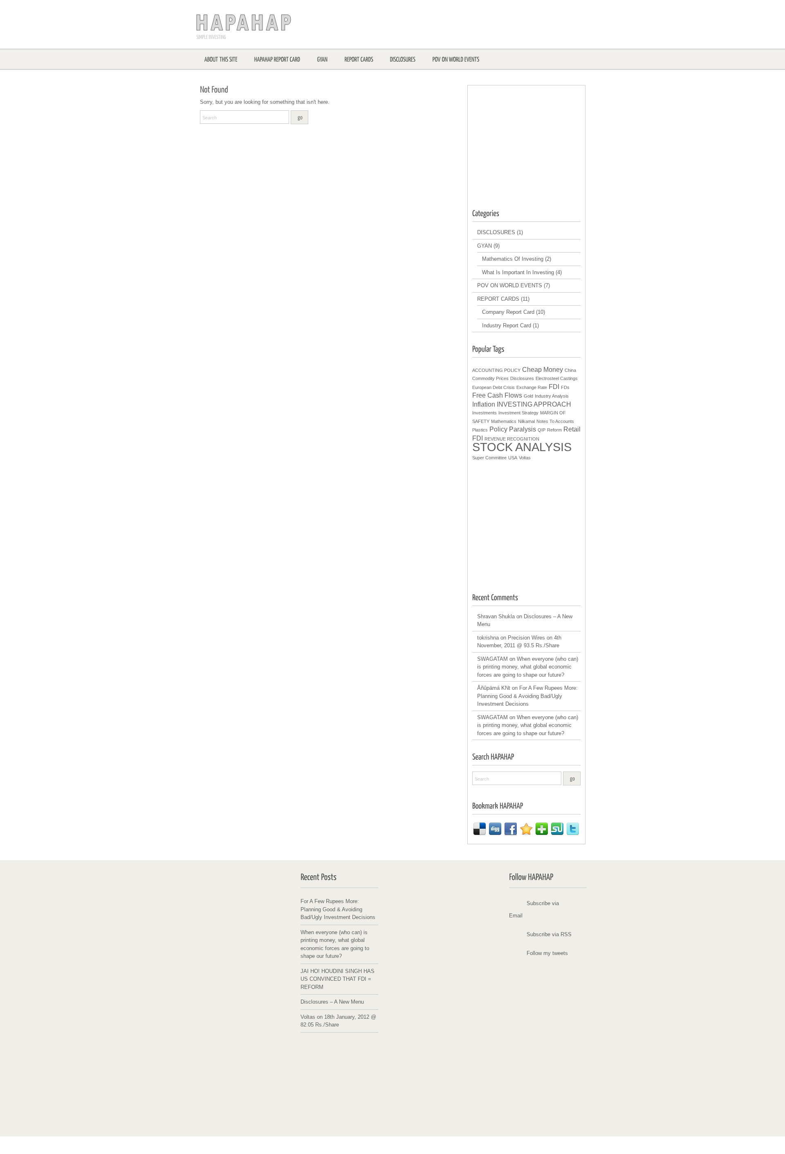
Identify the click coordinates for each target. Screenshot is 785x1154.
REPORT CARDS (498, 299)
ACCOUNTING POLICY (496, 370)
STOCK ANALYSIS (522, 447)
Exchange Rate (531, 387)
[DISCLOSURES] (403, 59)
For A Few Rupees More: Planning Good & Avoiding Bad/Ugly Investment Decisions (527, 696)
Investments (484, 412)
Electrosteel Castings (557, 378)
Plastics (480, 429)
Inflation (483, 404)
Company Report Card (508, 312)
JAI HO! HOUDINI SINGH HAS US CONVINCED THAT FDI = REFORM (338, 979)
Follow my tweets (547, 953)
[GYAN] (322, 59)
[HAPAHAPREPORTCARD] (277, 59)
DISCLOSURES (496, 232)
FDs (565, 387)
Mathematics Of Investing (512, 259)
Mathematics (503, 421)
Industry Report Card (506, 325)
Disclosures (522, 378)
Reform (554, 429)
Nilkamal (526, 421)
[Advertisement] (533, 141)
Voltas (525, 457)
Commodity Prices (490, 378)
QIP (541, 429)
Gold (528, 396)
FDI (554, 386)
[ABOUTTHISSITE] (221, 59)
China (570, 370)
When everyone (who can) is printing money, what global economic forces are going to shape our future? (527, 667)
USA (512, 457)
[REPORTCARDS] (358, 59)
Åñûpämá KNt (493, 688)
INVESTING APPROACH (534, 404)
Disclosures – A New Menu (332, 1002)
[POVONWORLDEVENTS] (456, 59)
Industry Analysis (552, 396)
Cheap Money (542, 369)
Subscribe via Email (534, 909)
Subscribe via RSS (549, 934)
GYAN (484, 246)
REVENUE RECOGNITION (511, 438)
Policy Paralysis (512, 429)
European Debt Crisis (493, 387)
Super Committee (489, 457)
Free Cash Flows (497, 395)
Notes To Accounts (555, 421)
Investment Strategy (518, 412)
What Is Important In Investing (518, 272)
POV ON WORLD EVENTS (509, 285)
